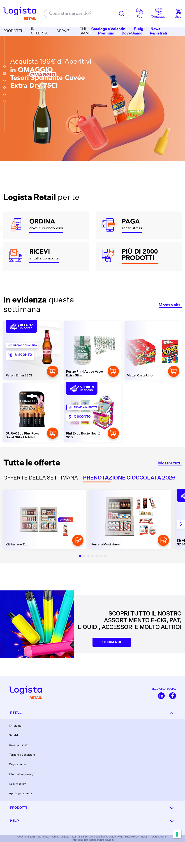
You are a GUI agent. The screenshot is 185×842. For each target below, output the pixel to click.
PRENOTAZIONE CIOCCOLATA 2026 (129, 478)
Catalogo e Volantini (109, 29)
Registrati (158, 33)
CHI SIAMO (85, 31)
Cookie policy (17, 784)
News (155, 29)
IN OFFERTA (39, 31)
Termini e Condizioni (22, 755)
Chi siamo (15, 726)
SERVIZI (64, 31)
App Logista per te (20, 793)
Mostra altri (170, 305)
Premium (106, 33)
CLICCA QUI (111, 642)
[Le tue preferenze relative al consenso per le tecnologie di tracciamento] (177, 834)
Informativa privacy (21, 774)
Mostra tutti (170, 463)
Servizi (13, 735)
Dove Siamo (132, 33)
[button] (4, 66)
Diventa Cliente (18, 745)
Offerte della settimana (40, 478)
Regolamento (17, 764)
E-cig (138, 29)
